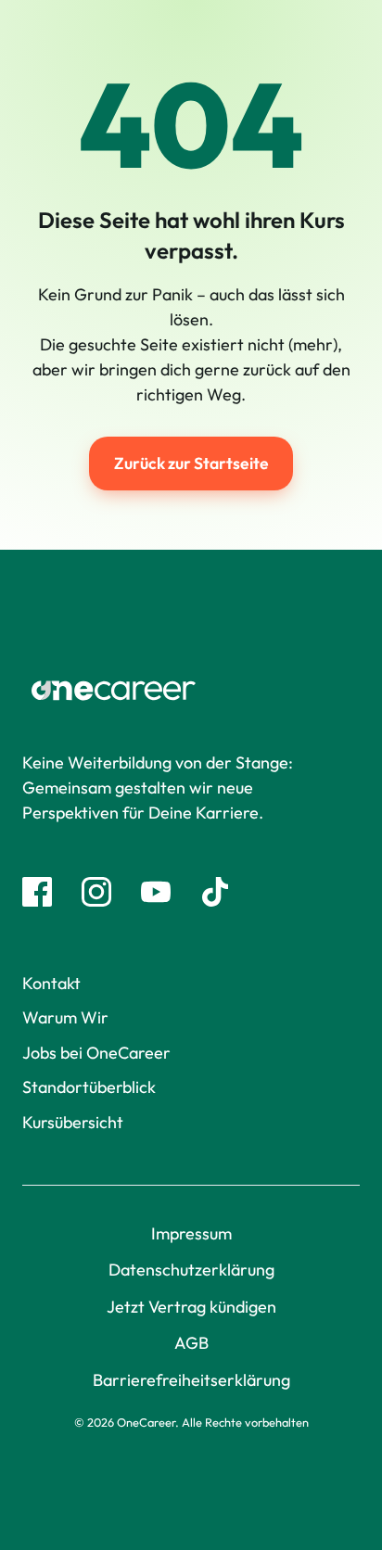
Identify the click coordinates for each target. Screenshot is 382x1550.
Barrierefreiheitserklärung (191, 1380)
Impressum (191, 1233)
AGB (191, 1342)
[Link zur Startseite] (191, 690)
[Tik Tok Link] (215, 892)
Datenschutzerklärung (191, 1269)
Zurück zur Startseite (191, 463)
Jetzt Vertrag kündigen (191, 1306)
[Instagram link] (96, 892)
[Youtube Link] (156, 892)
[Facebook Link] (37, 892)
